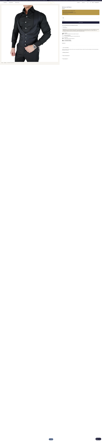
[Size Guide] (80, 20)
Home (2, 62)
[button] (87, 2)
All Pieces (5, 62)
